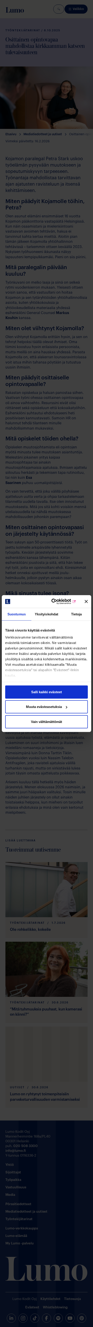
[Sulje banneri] (86, 601)
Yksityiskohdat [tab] (46, 614)
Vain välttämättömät (46, 721)
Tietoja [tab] (76, 614)
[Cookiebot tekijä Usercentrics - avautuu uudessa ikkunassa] (57, 602)
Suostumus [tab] (16, 614)
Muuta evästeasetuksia (44, 707)
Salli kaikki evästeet (46, 692)
